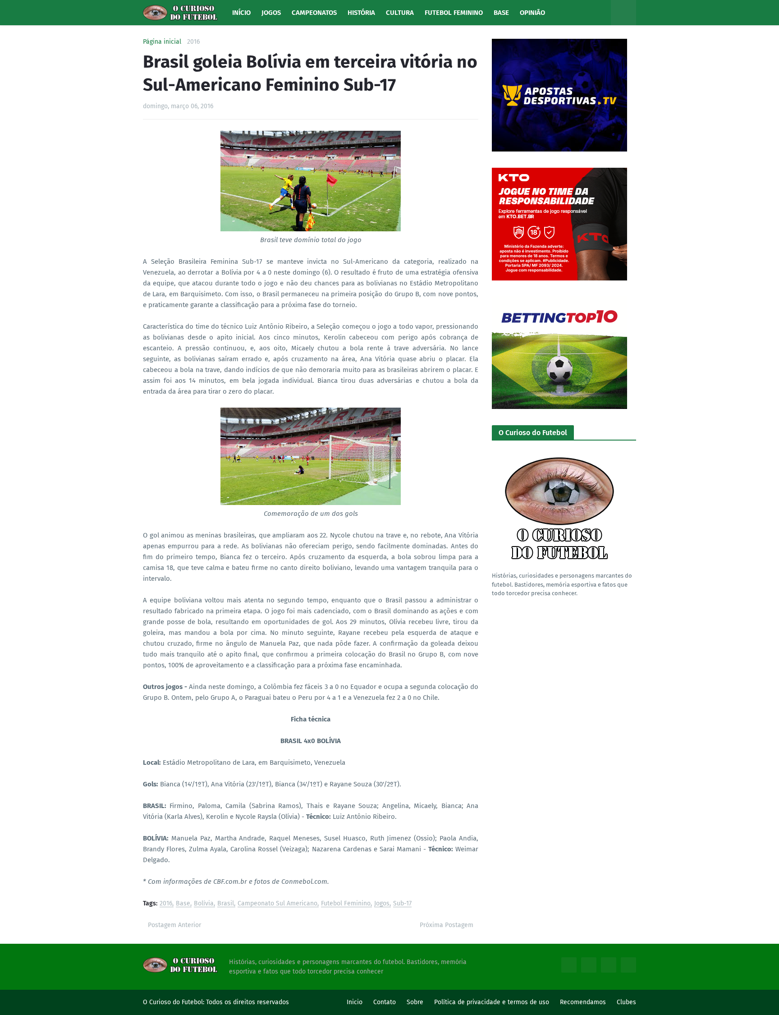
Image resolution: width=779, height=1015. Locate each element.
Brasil (225, 903)
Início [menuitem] (241, 13)
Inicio (354, 1002)
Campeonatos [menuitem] (314, 13)
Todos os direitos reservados (247, 1002)
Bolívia (204, 903)
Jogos (382, 903)
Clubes (626, 1002)
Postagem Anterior (174, 925)
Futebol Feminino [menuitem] (454, 13)
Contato (384, 1002)
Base (183, 903)
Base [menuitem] (501, 13)
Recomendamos (583, 1002)
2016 (193, 42)
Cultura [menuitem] (400, 13)
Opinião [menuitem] (532, 13)
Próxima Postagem (446, 925)
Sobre (415, 1002)
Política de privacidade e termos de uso (491, 1002)
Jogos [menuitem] (271, 13)
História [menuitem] (361, 13)
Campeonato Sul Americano (277, 903)
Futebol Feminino (346, 903)
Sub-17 (402, 903)
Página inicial (162, 42)
